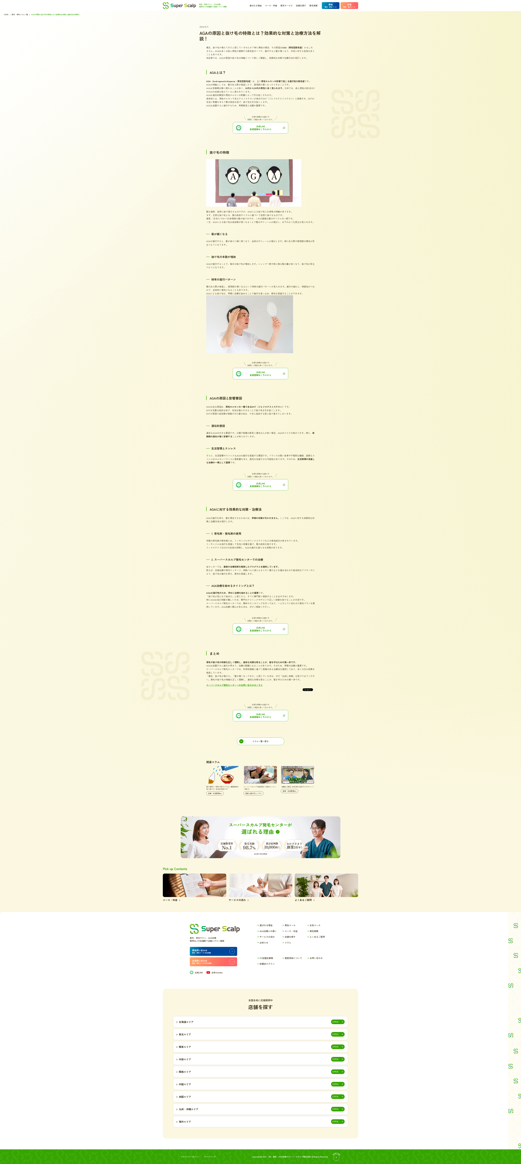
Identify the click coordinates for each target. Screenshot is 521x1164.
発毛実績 (313, 5)
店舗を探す (301, 5)
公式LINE (199, 972)
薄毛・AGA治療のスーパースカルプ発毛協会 (292, 1156)
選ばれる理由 (256, 5)
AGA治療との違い (268, 931)
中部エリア (185, 1059)
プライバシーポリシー (190, 1156)
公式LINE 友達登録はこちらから (260, 716)
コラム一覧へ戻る (260, 741)
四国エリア (185, 1096)
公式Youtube (217, 972)
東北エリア (185, 1034)
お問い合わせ (316, 958)
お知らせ (264, 942)
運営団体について (293, 958)
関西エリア (185, 1071)
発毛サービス (286, 5)
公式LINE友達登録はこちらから (260, 128)
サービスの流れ (267, 936)
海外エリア (185, 1121)
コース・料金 (271, 5)
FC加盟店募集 (266, 958)
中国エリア (185, 1084)
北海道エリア (186, 1022)
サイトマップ (210, 1156)
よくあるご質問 (317, 936)
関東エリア (185, 1047)
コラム (288, 942)
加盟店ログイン (267, 963)
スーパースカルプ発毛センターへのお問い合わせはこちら (234, 685)
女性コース (315, 925)
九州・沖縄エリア (188, 1109)
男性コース (290, 925)
